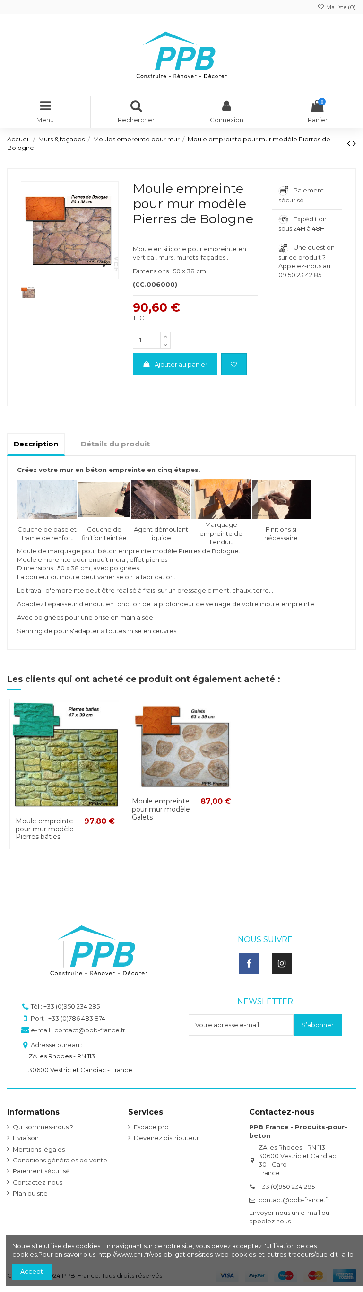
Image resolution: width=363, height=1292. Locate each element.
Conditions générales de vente (60, 1160)
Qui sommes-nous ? (43, 1127)
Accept (31, 1271)
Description (36, 443)
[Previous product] (350, 143)
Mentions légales (39, 1149)
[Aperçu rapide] (113, 730)
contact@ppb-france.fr (294, 1200)
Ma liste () (340, 6)
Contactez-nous (37, 1182)
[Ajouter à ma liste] (234, 364)
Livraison (26, 1138)
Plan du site (30, 1193)
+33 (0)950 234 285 (287, 1186)
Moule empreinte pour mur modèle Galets (161, 809)
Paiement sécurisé (41, 1171)
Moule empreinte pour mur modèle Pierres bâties (45, 829)
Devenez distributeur (166, 1138)
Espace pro (151, 1127)
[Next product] (354, 143)
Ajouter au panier (181, 364)
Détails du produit (115, 443)
